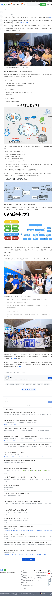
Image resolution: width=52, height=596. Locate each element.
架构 (34, 384)
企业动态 (17, 440)
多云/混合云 (26, 554)
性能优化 (22, 440)
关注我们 (22, 585)
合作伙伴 (22, 578)
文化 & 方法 (39, 384)
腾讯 (6, 424)
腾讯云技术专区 (24, 22)
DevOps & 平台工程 (20, 384)
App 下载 (37, 1)
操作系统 (26, 440)
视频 (14, 4)
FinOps (39, 440)
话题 (39, 4)
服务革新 (12, 384)
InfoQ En (51, 574)
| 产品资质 (50, 594)
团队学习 (24, 1)
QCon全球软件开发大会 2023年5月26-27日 (42, 579)
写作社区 (25, 4)
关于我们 (22, 572)
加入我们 (22, 582)
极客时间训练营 (16, 1)
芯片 (34, 554)
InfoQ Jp (51, 577)
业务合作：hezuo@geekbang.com (27, 576)
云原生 (6, 440)
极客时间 (9, 1)
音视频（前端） (27, 456)
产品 (10, 456)
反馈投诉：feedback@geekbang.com (28, 579)
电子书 (9, 4)
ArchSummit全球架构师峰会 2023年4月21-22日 (42, 576)
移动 (7, 384)
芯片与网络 (10, 424)
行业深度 (10, 440)
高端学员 (30, 1)
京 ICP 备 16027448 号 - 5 (32, 594)
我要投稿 (22, 575)
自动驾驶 (31, 554)
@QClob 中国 (12, 358)
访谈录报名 (49, 1)
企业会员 (43, 1)
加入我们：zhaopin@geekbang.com (28, 583)
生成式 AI (15, 424)
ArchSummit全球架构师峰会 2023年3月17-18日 (42, 573)
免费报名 (21, 366)
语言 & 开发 (28, 384)
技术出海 (48, 456)
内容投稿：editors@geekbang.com (27, 573)
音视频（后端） (34, 456)
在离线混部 (46, 384)
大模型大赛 (19, 4)
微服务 (30, 440)
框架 (45, 530)
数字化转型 (44, 440)
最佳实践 (16, 554)
